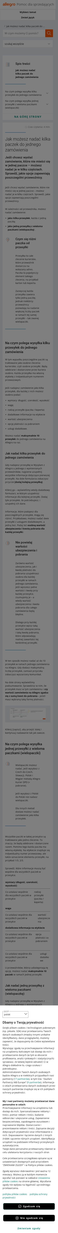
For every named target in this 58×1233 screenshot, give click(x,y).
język (6, 1011)
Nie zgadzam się (31, 1218)
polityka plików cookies (15, 1194)
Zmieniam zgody (29, 1228)
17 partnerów (21, 1078)
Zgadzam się (31, 1206)
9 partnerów (34, 1082)
